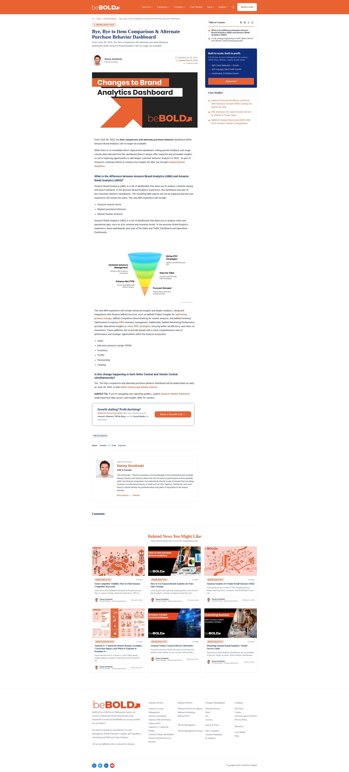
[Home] (93, 19)
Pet (206, 716)
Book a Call (247, 7)
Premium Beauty (212, 708)
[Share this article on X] (248, 22)
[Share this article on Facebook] (241, 22)
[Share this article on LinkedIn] (244, 22)
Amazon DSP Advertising (159, 719)
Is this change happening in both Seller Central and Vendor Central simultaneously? (232, 39)
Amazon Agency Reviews (246, 716)
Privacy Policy (241, 719)
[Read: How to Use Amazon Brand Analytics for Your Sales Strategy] (174, 561)
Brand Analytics (110, 19)
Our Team (239, 708)
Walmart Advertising (186, 712)
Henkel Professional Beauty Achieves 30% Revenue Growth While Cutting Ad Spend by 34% (231, 103)
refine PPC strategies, (138, 326)
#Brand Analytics (100, 436)
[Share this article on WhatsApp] (252, 22)
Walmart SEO (183, 716)
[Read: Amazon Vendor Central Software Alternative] (174, 623)
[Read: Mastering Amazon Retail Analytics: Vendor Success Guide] (230, 623)
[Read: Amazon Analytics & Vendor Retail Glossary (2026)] (230, 561)
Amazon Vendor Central (174, 394)
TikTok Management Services (190, 731)
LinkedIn (103, 445)
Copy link (122, 445)
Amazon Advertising (157, 716)
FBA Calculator (212, 731)
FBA (121, 322)
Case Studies (240, 732)
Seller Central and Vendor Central (139, 387)
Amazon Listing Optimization (161, 734)
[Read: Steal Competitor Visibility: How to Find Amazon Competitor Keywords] (118, 561)
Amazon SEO (154, 723)
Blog (99, 19)
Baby (207, 712)
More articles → (124, 495)
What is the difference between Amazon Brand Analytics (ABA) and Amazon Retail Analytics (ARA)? (230, 32)
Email (114, 445)
